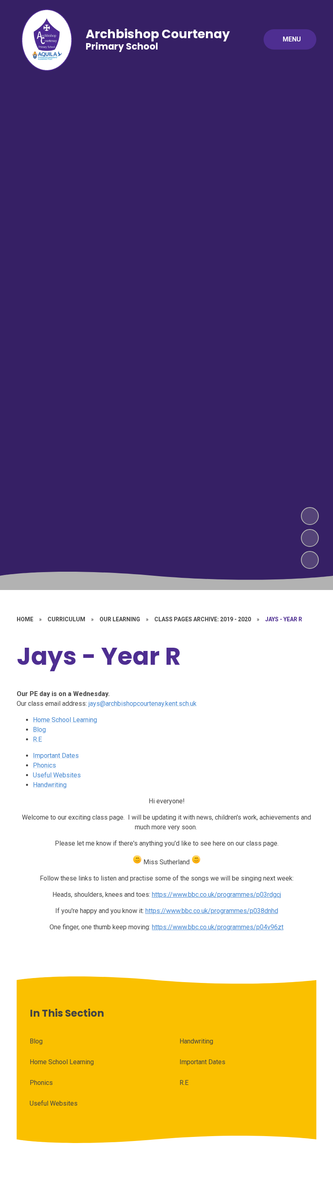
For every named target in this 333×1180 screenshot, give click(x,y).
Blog (39, 729)
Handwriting (50, 785)
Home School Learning (65, 720)
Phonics (44, 765)
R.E (37, 739)
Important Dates (56, 755)
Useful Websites (57, 775)
